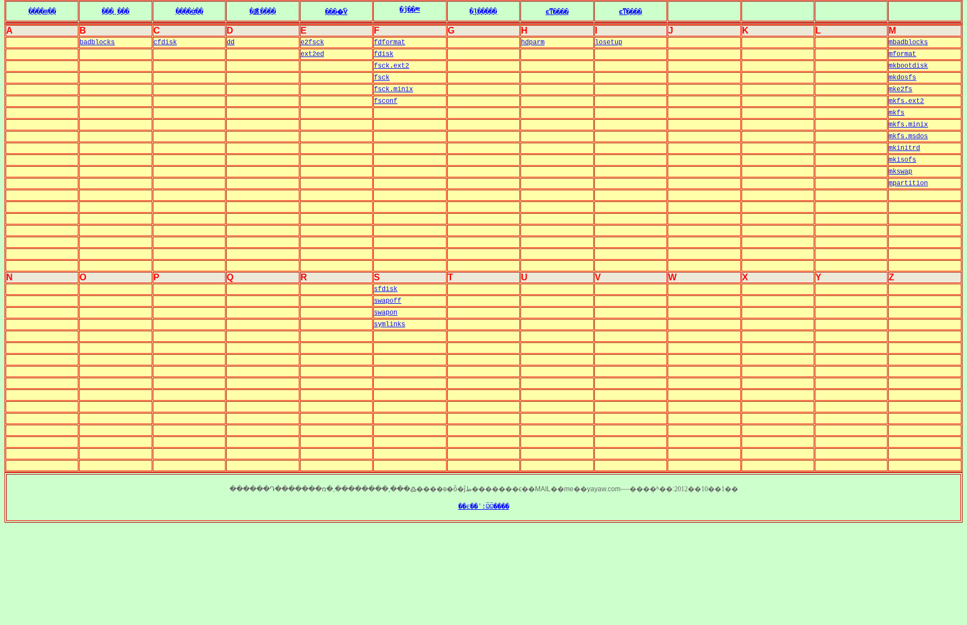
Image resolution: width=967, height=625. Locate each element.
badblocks (97, 42)
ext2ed (312, 54)
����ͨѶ (336, 12)
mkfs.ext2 (906, 101)
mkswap (900, 172)
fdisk (383, 54)
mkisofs (902, 160)
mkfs (896, 113)
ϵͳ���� (557, 12)
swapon (385, 313)
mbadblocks (908, 42)
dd (230, 42)
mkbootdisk (908, 66)
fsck (381, 78)
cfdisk (165, 42)
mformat (902, 54)
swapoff (387, 301)
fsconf (385, 101)
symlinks (389, 324)
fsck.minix (393, 89)
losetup (608, 42)
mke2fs (900, 89)
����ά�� (189, 12)
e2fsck (312, 42)
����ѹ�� (42, 12)
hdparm (532, 42)
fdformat (389, 42)
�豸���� (263, 12)
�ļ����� (483, 12)
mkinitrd (904, 148)
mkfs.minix (908, 125)
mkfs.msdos (908, 136)
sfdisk (385, 289)
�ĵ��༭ (410, 10)
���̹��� (115, 12)
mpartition (908, 183)
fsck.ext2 (391, 66)
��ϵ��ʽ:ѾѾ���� (483, 507)
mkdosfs (902, 78)
